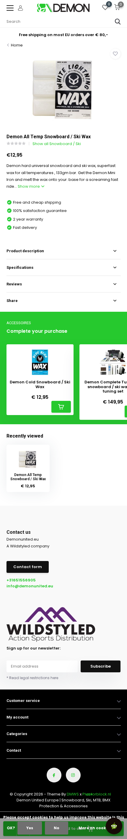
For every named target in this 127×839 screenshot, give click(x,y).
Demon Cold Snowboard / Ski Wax (40, 384)
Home (17, 45)
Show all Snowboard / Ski (56, 144)
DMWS (73, 794)
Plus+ (87, 794)
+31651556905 (21, 580)
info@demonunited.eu (29, 586)
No (56, 827)
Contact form (27, 567)
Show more (29, 186)
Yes (29, 827)
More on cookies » (97, 827)
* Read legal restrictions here (32, 677)
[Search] (118, 22)
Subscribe (100, 666)
